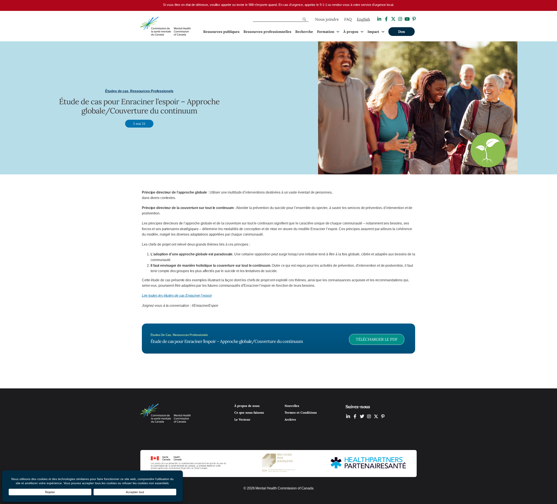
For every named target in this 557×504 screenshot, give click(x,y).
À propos (350, 31)
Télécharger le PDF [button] (377, 339)
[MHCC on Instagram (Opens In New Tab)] (369, 416)
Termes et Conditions (301, 413)
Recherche (304, 31)
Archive (290, 419)
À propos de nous (247, 406)
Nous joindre (327, 19)
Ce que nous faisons (249, 413)
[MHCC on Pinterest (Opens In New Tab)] (383, 416)
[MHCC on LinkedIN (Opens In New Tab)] (348, 416)
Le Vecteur (242, 419)
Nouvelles (292, 406)
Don (401, 31)
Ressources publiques (221, 31)
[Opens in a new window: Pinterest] (414, 19)
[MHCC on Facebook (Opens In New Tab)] (355, 416)
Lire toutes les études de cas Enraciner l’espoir (177, 295)
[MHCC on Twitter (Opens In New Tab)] (362, 416)
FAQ (348, 19)
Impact (373, 31)
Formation (325, 31)
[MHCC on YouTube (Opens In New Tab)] (376, 416)
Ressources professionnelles (267, 31)
